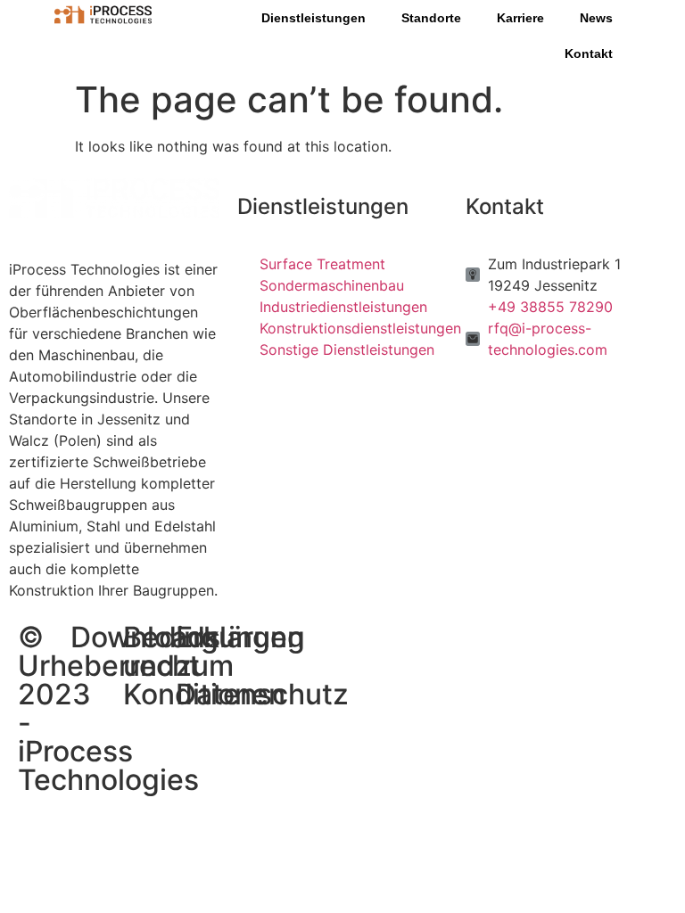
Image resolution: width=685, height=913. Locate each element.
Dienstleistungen (313, 18)
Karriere (520, 18)
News (596, 18)
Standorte (431, 18)
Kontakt (589, 53)
